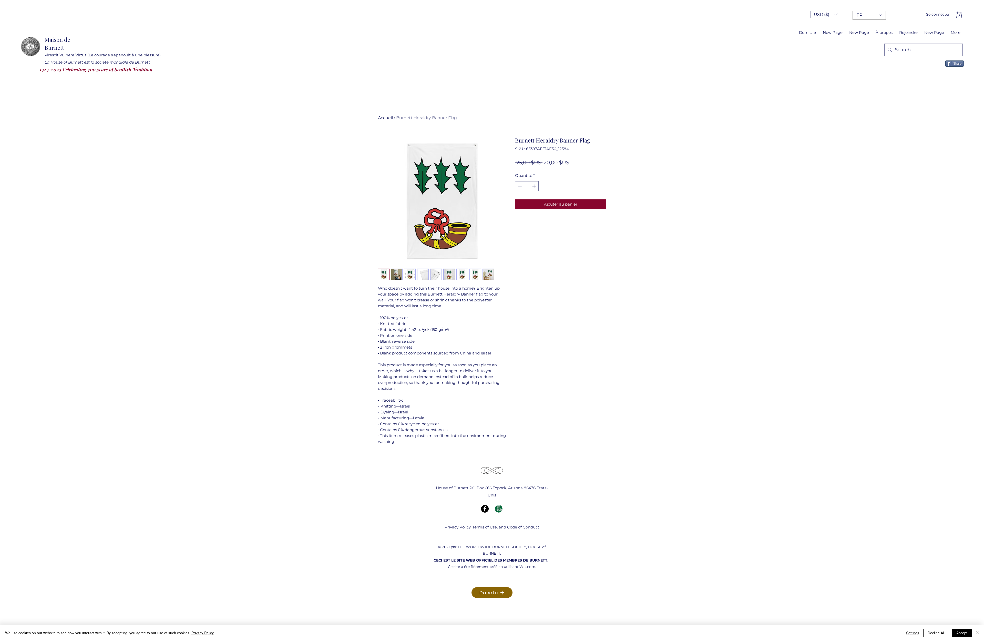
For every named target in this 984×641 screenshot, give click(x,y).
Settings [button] (912, 632)
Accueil (385, 117)
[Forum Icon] (499, 509)
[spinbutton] (527, 186)
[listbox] (826, 14)
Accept (961, 632)
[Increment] (534, 186)
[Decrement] (519, 186)
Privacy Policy (202, 632)
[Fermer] (978, 633)
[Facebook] (485, 509)
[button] (826, 14)
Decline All (936, 632)
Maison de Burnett (57, 43)
